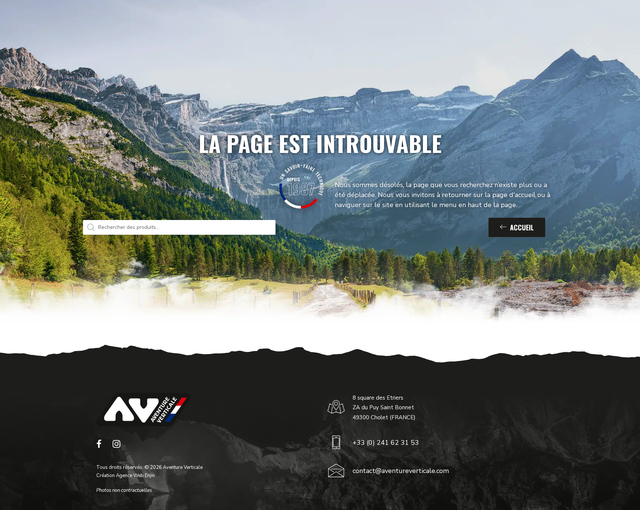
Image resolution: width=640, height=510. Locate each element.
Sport (211, 23)
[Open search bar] (593, 23)
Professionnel (257, 23)
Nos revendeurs (430, 23)
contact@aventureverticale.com (401, 470)
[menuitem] (214, 23)
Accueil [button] (522, 227)
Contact (481, 23)
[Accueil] (143, 409)
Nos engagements (372, 23)
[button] (98, 446)
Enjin (150, 475)
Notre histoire (315, 23)
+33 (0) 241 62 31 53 (386, 442)
